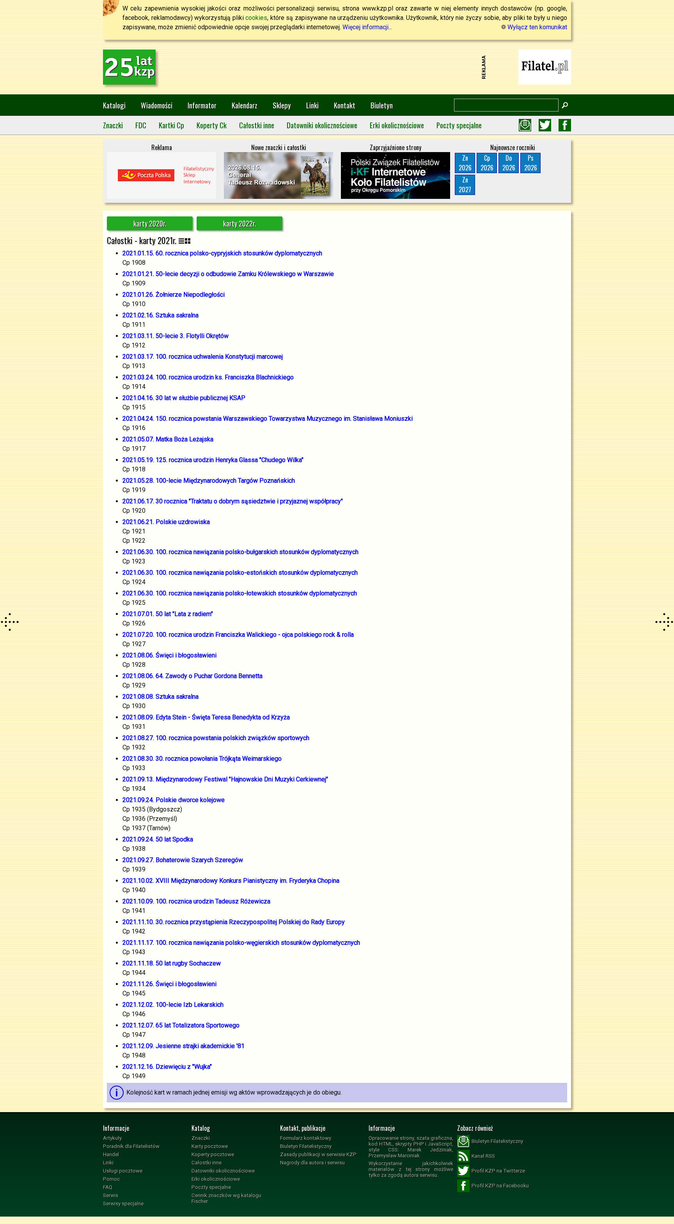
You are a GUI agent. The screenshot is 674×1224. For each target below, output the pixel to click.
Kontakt (344, 105)
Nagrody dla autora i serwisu (312, 1163)
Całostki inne (256, 125)
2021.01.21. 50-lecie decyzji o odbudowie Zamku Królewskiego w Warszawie (228, 274)
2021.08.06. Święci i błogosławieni (169, 655)
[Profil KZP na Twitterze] (545, 125)
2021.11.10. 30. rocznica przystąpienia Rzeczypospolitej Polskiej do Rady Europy (233, 922)
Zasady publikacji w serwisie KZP (318, 1154)
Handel (111, 1154)
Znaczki (113, 125)
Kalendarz (244, 105)
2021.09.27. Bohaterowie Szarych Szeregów (182, 860)
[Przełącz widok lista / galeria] (184, 240)
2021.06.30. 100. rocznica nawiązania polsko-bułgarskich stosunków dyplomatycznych (240, 552)
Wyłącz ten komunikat (536, 27)
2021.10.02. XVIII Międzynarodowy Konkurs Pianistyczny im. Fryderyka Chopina (230, 880)
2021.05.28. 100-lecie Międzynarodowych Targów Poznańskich (208, 480)
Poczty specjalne (459, 125)
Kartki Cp (171, 125)
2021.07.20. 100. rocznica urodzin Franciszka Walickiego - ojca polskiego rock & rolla (238, 634)
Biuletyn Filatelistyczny (306, 1146)
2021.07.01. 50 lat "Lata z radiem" (167, 614)
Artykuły (112, 1138)
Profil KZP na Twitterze (498, 1171)
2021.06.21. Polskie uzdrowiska (166, 522)
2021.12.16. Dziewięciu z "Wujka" (167, 1066)
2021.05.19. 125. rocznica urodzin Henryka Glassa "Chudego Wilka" (212, 460)
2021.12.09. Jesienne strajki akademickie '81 (183, 1046)
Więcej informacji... (367, 27)
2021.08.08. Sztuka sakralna (160, 696)
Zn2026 (465, 162)
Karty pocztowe (210, 1146)
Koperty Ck (212, 125)
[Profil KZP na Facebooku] (565, 125)
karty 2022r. (239, 223)
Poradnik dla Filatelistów (131, 1146)
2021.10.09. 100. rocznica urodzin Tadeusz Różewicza (196, 901)
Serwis (110, 1195)
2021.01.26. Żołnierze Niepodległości (173, 294)
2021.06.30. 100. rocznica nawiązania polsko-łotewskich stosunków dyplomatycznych (239, 593)
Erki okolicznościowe (397, 125)
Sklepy (282, 105)
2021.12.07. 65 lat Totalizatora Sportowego (180, 1025)
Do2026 (508, 162)
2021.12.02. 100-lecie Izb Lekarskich (172, 1004)
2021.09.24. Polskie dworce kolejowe (173, 800)
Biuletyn (382, 105)
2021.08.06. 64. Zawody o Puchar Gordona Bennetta (192, 676)
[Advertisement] (337, 67)
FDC (140, 125)
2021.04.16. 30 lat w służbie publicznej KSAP (183, 398)
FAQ (107, 1187)
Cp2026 (487, 162)
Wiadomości (156, 105)
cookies (256, 17)
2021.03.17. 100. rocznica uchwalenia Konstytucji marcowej (202, 356)
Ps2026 (530, 162)
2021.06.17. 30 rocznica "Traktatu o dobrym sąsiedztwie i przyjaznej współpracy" (232, 501)
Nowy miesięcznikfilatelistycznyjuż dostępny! (544, 66)
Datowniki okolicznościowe (322, 125)
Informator (202, 105)
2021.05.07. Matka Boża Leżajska (167, 439)
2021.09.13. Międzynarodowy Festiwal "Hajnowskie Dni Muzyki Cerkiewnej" (225, 779)
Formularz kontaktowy (305, 1138)
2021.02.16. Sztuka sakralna (160, 315)
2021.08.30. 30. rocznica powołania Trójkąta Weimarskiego (202, 758)
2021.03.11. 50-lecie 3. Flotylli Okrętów (175, 336)
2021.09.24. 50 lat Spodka (157, 839)
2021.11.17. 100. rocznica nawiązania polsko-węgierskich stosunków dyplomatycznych (241, 942)
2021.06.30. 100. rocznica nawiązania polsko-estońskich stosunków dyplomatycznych (240, 572)
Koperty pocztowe (213, 1154)
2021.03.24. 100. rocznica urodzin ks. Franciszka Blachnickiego (208, 377)
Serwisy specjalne (123, 1203)
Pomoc (111, 1179)
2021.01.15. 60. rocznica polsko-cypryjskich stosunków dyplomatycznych (222, 253)
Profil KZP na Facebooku (500, 1186)
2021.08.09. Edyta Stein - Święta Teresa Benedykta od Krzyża (206, 717)
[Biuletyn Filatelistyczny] (525, 125)
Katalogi (114, 105)
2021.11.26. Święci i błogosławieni (169, 984)
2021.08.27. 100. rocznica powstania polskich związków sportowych (215, 738)
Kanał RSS (483, 1156)
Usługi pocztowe (122, 1171)
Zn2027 (465, 184)
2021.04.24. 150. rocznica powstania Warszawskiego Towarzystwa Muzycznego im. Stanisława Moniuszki (267, 418)
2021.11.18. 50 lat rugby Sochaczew (171, 963)
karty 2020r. (150, 223)
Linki (312, 105)
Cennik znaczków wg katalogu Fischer (226, 1198)
